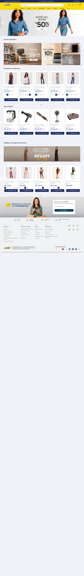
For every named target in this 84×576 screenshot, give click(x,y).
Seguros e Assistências (39, 236)
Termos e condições (49, 234)
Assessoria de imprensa (8, 232)
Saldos (68, 8)
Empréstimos (37, 234)
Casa (34, 8)
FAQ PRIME (23, 238)
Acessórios (62, 8)
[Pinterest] (69, 229)
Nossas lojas (23, 232)
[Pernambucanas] (7, 5)
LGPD (22, 236)
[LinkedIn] (73, 229)
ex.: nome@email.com (59, 206)
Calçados (55, 8)
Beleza (49, 8)
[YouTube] (77, 225)
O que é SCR (37, 238)
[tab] (40, 104)
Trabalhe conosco (7, 234)
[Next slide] (82, 23)
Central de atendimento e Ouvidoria (27, 229)
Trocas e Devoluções (25, 234)
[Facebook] (73, 225)
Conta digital (37, 232)
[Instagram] (69, 225)
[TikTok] (77, 229)
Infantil (29, 8)
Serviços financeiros (39, 229)
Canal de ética (47, 232)
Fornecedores (6, 236)
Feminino (16, 8)
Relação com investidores (8, 241)
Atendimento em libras (25, 230)
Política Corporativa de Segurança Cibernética (51, 237)
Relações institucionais (8, 230)
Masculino (22, 8)
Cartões (36, 230)
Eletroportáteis (41, 8)
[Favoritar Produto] (17, 87)
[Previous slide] (2, 23)
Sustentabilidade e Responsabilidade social (10, 239)
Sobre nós (6, 229)
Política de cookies (48, 230)
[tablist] (42, 104)
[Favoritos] (76, 4)
